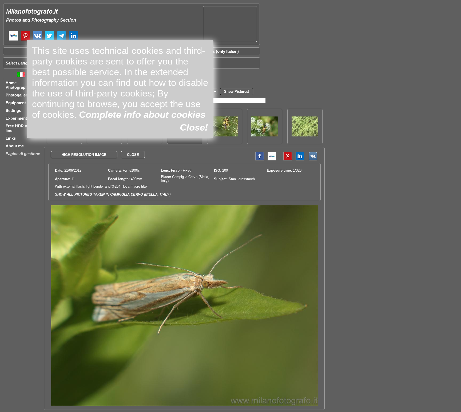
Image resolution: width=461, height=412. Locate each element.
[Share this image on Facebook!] (258, 159)
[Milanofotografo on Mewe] (13, 40)
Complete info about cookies (142, 114)
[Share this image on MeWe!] (272, 159)
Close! (194, 127)
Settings (13, 110)
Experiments (17, 118)
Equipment (16, 102)
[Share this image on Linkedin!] (300, 159)
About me (15, 146)
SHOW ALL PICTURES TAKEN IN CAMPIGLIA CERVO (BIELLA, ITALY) (112, 194)
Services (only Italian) (219, 51)
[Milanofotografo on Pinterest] (25, 40)
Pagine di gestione (23, 153)
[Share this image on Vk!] (314, 159)
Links (11, 138)
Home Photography (18, 85)
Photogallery (17, 95)
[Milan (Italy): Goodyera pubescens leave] (305, 135)
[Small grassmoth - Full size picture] (184, 404)
